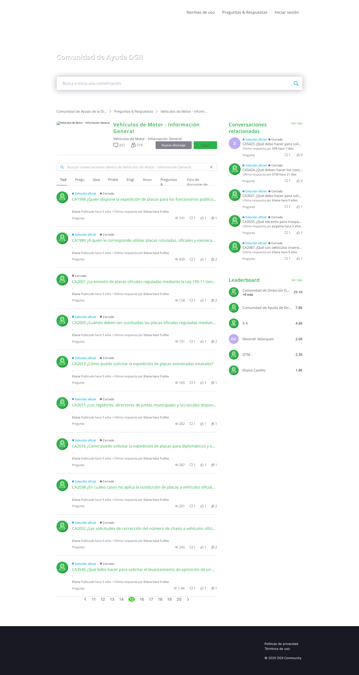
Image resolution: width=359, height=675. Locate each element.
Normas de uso (201, 12)
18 (160, 599)
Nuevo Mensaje (174, 145)
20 (179, 599)
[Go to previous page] (85, 599)
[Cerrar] (211, 167)
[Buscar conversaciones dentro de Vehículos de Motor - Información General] (62, 166)
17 (151, 599)
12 (103, 599)
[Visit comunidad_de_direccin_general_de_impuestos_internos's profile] (234, 292)
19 (169, 599)
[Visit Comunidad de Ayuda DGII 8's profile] (234, 308)
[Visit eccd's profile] (62, 197)
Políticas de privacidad (281, 644)
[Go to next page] (188, 600)
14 (121, 599)
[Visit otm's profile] (235, 169)
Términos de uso (277, 649)
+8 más (248, 294)
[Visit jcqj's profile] (235, 221)
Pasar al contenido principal (26, 3)
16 (142, 599)
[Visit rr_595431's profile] (234, 323)
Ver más (297, 123)
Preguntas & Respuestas (244, 12)
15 (131, 599)
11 (94, 599)
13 (112, 599)
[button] (119, 145)
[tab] (61, 180)
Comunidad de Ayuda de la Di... (81, 111)
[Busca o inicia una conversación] (296, 83)
